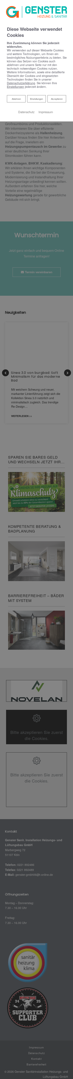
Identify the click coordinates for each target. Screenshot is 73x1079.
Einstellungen (36, 98)
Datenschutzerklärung (21, 83)
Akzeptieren (57, 98)
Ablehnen (16, 98)
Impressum (46, 112)
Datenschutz (26, 112)
